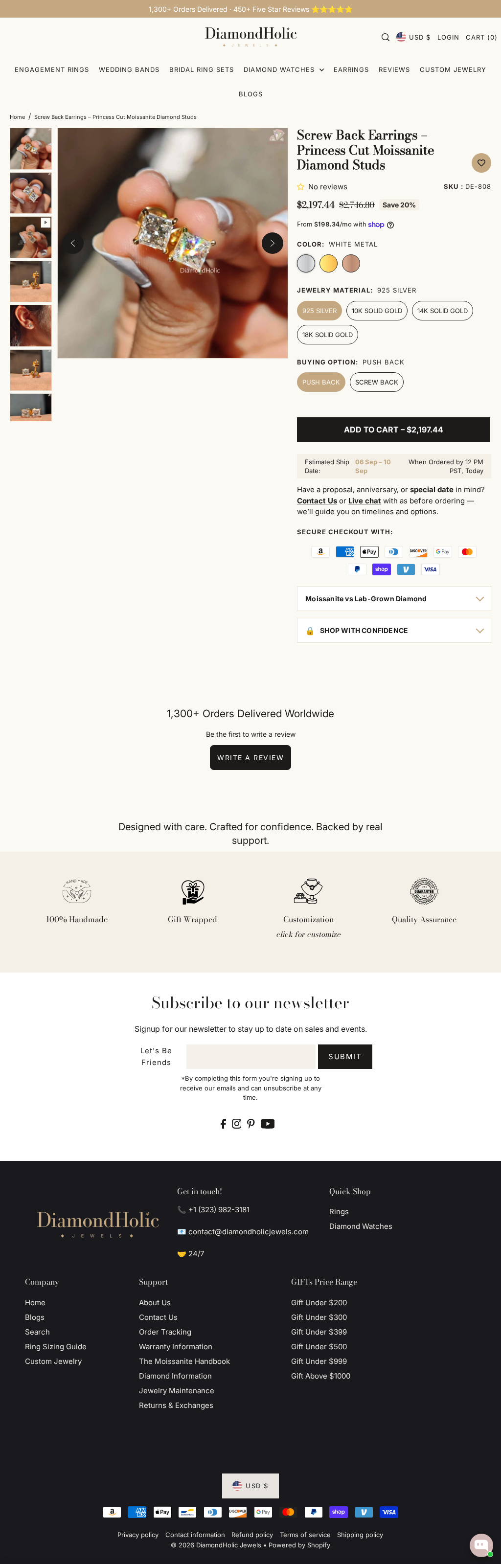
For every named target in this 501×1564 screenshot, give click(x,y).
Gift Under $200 (319, 1302)
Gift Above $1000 (320, 1376)
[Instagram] (237, 1123)
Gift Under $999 (319, 1361)
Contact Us (158, 1317)
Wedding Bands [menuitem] (129, 69)
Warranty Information (175, 1346)
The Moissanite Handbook (184, 1361)
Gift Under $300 (319, 1317)
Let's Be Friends (156, 1056)
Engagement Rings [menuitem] (52, 69)
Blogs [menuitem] (251, 94)
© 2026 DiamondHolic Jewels (216, 1545)
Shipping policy (360, 1535)
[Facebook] (223, 1123)
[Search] (385, 37)
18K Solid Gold (327, 335)
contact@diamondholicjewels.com (248, 1231)
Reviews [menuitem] (394, 69)
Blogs (35, 1317)
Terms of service (305, 1535)
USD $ (420, 37)
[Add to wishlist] (481, 163)
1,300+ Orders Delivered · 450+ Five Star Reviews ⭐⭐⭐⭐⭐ (251, 9)
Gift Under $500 (319, 1346)
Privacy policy (138, 1535)
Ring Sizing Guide (56, 1346)
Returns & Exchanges (176, 1405)
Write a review (250, 757)
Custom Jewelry (53, 1361)
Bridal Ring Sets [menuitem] (201, 69)
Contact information (195, 1535)
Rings (339, 1211)
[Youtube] (268, 1123)
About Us (155, 1302)
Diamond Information (175, 1376)
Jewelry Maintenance (176, 1390)
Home (17, 116)
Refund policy (252, 1535)
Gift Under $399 (319, 1332)
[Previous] (73, 243)
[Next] (272, 243)
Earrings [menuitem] (351, 69)
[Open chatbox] (481, 1545)
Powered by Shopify (299, 1545)
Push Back (321, 382)
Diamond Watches (360, 1226)
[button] (302, 186)
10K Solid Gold (377, 311)
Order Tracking (165, 1332)
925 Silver (319, 311)
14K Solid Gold (442, 311)
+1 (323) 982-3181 (219, 1209)
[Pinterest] (251, 1123)
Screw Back (376, 382)
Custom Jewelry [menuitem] (453, 69)
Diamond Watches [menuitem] (280, 69)
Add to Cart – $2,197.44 (393, 429)
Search (37, 1332)
